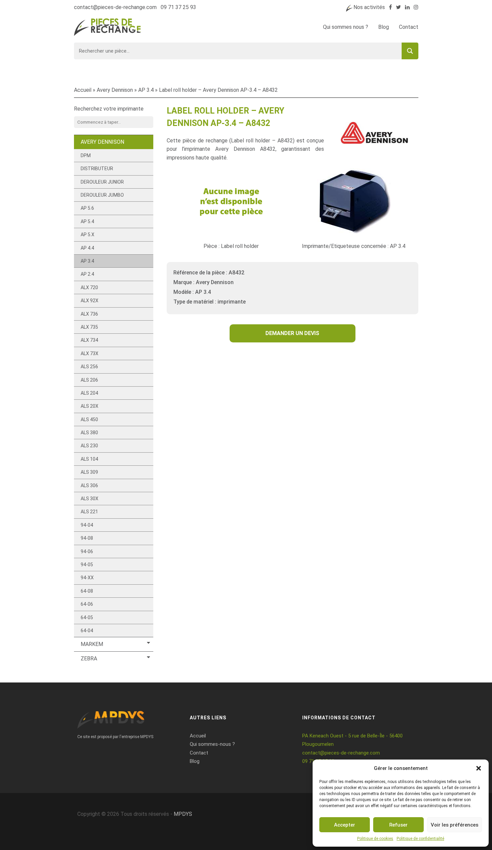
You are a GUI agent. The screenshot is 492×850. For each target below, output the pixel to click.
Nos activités (369, 7)
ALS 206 (89, 380)
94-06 (87, 551)
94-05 (87, 564)
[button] (478, 768)
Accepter (344, 825)
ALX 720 (89, 287)
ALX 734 (89, 340)
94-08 (87, 538)
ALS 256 (89, 366)
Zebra (89, 658)
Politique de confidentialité (420, 838)
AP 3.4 (146, 90)
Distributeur (97, 168)
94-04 (87, 525)
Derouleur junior (102, 182)
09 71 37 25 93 (178, 7)
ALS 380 (89, 432)
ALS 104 (89, 459)
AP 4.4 (87, 248)
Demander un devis (292, 333)
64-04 (87, 630)
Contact (408, 27)
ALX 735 (89, 327)
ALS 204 (89, 393)
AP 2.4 (87, 274)
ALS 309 (89, 472)
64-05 (87, 617)
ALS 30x (89, 498)
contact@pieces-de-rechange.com (115, 7)
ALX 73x (89, 353)
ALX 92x (89, 300)
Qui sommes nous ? (345, 27)
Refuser (398, 825)
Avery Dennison (115, 90)
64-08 (87, 591)
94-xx (87, 577)
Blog (383, 27)
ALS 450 (89, 419)
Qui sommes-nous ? (212, 744)
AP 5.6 (87, 208)
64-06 (87, 604)
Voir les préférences (454, 825)
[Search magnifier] (410, 51)
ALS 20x (89, 406)
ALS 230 (89, 445)
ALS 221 (89, 511)
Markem (92, 644)
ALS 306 (89, 485)
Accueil (82, 90)
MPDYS (183, 814)
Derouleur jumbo (102, 195)
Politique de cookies (375, 838)
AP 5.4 (87, 221)
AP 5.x (87, 234)
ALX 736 (89, 314)
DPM (86, 155)
